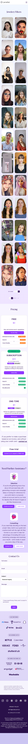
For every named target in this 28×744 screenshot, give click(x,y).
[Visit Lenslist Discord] (21, 701)
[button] (25, 579)
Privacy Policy (9, 719)
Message (4, 584)
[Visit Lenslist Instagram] (3, 701)
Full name (4, 561)
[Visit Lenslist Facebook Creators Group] (25, 701)
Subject (4, 576)
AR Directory (11, 726)
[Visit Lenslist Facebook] (7, 701)
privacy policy (14, 706)
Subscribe (14, 372)
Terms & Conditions (15, 718)
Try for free (14, 332)
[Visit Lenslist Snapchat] (12, 701)
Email (3, 568)
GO (18, 291)
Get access (14, 416)
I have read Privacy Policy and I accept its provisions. (15, 601)
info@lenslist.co (14, 709)
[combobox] (14, 579)
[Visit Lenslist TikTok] (16, 701)
